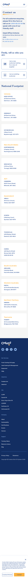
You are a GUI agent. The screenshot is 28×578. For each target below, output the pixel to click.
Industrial (4, 384)
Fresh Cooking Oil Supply (8, 362)
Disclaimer (16, 455)
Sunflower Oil (5, 406)
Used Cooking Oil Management (9, 365)
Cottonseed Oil (5, 409)
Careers (3, 431)
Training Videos (5, 441)
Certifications (5, 425)
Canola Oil (4, 397)
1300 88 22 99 (17, 23)
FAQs (2, 371)
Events (3, 428)
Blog (2, 447)
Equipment (4, 368)
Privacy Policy (5, 455)
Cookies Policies (7, 574)
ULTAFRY (3, 403)
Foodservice (4, 381)
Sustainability (5, 422)
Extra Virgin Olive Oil (7, 400)
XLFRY (3, 394)
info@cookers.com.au (11, 39)
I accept (19, 575)
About (3, 419)
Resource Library (6, 444)
